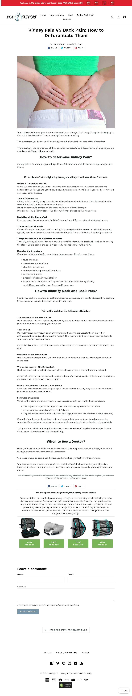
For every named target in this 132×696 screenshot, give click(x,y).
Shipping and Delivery (66, 652)
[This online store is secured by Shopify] (65, 687)
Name (20, 574)
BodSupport (52, 673)
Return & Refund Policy (82, 673)
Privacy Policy (66, 673)
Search (47, 652)
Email (71, 574)
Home (43, 15)
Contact (67, 19)
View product (29, 543)
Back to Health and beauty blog (68, 630)
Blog (70, 15)
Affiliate (85, 652)
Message (21, 586)
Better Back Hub (85, 15)
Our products (57, 15)
